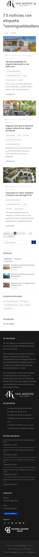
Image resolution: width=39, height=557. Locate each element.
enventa (20, 80)
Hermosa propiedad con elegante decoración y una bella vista (17, 64)
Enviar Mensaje (11, 513)
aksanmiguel (10, 80)
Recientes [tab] (8, 259)
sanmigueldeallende (13, 71)
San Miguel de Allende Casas (17, 412)
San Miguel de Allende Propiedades (19, 415)
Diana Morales (10, 122)
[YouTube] (19, 523)
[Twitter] (23, 523)
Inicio (6, 33)
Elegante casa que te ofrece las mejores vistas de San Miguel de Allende (19, 128)
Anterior (6, 233)
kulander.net (15, 552)
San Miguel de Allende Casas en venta (20, 425)
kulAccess (31, 552)
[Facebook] (4, 523)
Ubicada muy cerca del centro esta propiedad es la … (23, 266)
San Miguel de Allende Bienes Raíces (19, 408)
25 (5, 236)
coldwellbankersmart (13, 76)
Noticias (13, 33)
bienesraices (8, 308)
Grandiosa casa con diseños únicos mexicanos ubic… (23, 284)
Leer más (9, 94)
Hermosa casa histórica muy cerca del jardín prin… (22, 275)
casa (24, 76)
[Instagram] (8, 523)
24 (30, 233)
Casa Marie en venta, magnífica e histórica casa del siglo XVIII (19, 194)
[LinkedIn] (12, 523)
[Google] (16, 523)
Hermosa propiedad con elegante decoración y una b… (19, 471)
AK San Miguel (8, 324)
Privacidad (27, 549)
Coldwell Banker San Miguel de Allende (20, 428)
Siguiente (11, 236)
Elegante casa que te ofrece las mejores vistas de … (19, 481)
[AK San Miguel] (19, 4)
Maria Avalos (10, 58)
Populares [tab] (18, 259)
